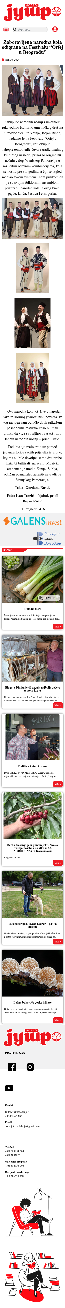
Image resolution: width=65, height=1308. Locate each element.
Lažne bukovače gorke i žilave (33, 1002)
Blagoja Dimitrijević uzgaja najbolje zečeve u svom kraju (32, 689)
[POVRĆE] (49, 601)
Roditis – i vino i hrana (32, 766)
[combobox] (30, 29)
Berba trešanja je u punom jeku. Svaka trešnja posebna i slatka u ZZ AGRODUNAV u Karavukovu (32, 848)
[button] (6, 29)
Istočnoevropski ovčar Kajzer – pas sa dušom (32, 925)
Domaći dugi (32, 608)
